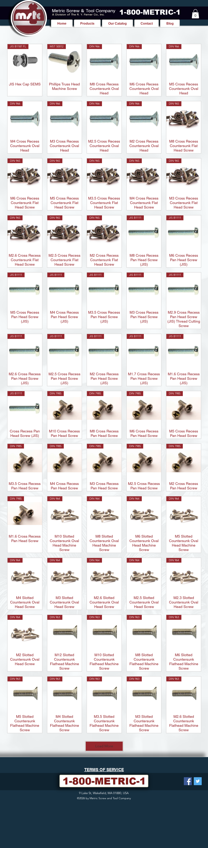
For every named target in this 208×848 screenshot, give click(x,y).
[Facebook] (188, 781)
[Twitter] (198, 781)
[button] (195, 13)
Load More (104, 746)
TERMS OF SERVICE (104, 769)
